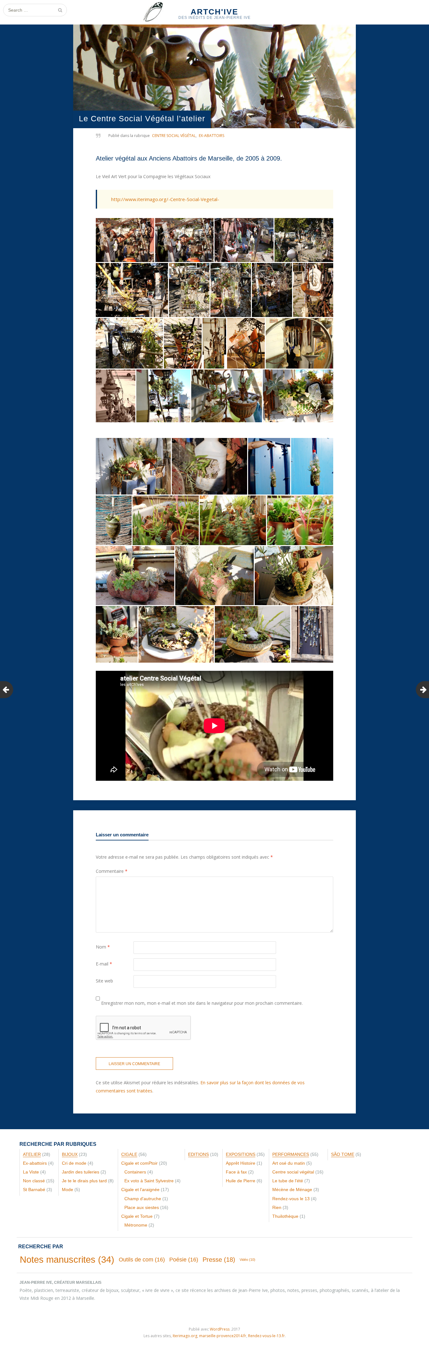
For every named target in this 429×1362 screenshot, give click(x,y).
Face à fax (236, 1171)
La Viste (31, 1171)
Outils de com (142, 1259)
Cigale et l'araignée (140, 1189)
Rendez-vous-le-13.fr (266, 1335)
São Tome (342, 1154)
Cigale (129, 1154)
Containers (135, 1171)
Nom (103, 947)
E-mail (104, 964)
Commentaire (112, 871)
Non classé (34, 1180)
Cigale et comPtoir (139, 1163)
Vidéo (247, 1259)
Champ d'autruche (142, 1198)
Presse (219, 1259)
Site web (104, 981)
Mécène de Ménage (292, 1189)
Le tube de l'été (287, 1180)
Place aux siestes (141, 1207)
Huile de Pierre (240, 1180)
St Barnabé (34, 1189)
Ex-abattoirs (211, 135)
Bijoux (70, 1154)
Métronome (135, 1225)
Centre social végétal (174, 135)
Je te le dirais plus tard (84, 1180)
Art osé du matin (288, 1163)
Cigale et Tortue (137, 1216)
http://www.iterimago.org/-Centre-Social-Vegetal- (165, 199)
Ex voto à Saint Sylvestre (149, 1180)
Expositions (240, 1154)
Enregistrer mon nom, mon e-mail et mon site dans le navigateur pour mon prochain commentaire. (202, 1003)
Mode (67, 1189)
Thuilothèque (285, 1216)
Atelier (32, 1154)
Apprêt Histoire (240, 1163)
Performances (290, 1154)
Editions (198, 1154)
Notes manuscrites (67, 1259)
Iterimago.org (185, 1335)
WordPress (220, 1329)
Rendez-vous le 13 (291, 1198)
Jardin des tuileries (80, 1171)
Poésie (183, 1259)
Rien (276, 1207)
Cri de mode (74, 1163)
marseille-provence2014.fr (222, 1335)
